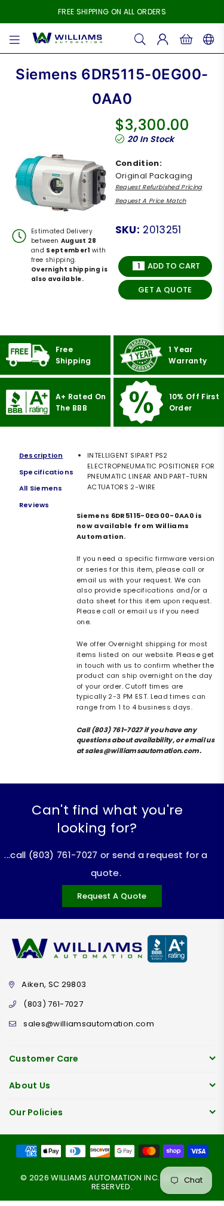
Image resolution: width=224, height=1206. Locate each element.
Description (41, 455)
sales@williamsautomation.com (88, 1023)
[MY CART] (186, 38)
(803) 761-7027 (53, 1004)
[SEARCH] (140, 38)
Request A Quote (111, 896)
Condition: (138, 163)
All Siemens (40, 488)
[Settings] (206, 38)
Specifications (44, 472)
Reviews (34, 505)
